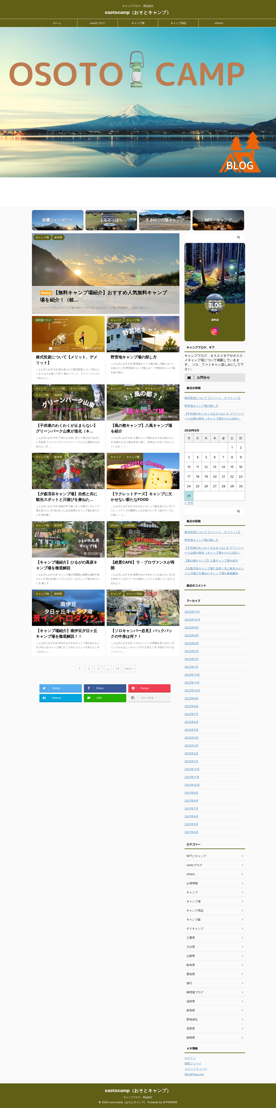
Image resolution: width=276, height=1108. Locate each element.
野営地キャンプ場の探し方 (201, 405)
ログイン (190, 1058)
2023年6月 (191, 643)
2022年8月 (191, 706)
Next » (129, 669)
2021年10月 (192, 785)
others (219, 23)
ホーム (57, 23)
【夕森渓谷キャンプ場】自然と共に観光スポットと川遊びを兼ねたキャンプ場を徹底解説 (214, 571)
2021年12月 (192, 769)
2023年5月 (191, 651)
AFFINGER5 (170, 1102)
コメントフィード (195, 1068)
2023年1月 (191, 667)
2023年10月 (192, 619)
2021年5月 (191, 824)
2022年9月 (191, 698)
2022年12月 (192, 674)
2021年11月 (191, 777)
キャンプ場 (137, 23)
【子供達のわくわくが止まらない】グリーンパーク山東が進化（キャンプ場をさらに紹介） (214, 416)
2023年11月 (192, 611)
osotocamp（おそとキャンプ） (138, 12)
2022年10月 (192, 690)
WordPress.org (194, 1074)
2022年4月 (191, 737)
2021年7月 (191, 808)
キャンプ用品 (178, 23)
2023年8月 (191, 635)
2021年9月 (191, 792)
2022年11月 (192, 682)
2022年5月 (191, 729)
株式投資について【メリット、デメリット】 (212, 398)
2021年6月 (191, 816)
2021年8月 (191, 800)
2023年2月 (191, 659)
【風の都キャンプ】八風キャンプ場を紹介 (211, 560)
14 (117, 669)
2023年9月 (191, 627)
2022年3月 (191, 745)
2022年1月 (191, 761)
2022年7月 (191, 714)
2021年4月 (191, 832)
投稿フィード (192, 1063)
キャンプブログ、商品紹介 (138, 1097)
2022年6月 (191, 722)
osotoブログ (97, 23)
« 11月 (188, 503)
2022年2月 (191, 753)
